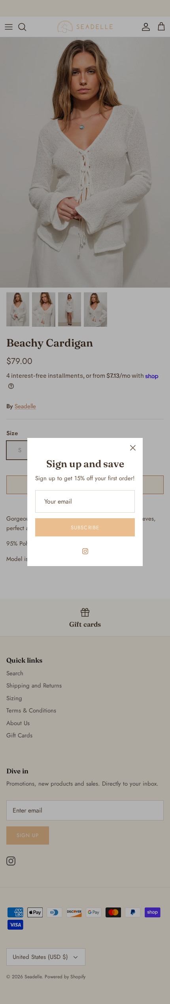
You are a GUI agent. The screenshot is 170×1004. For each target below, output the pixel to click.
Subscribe (85, 527)
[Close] (133, 448)
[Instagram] (85, 551)
